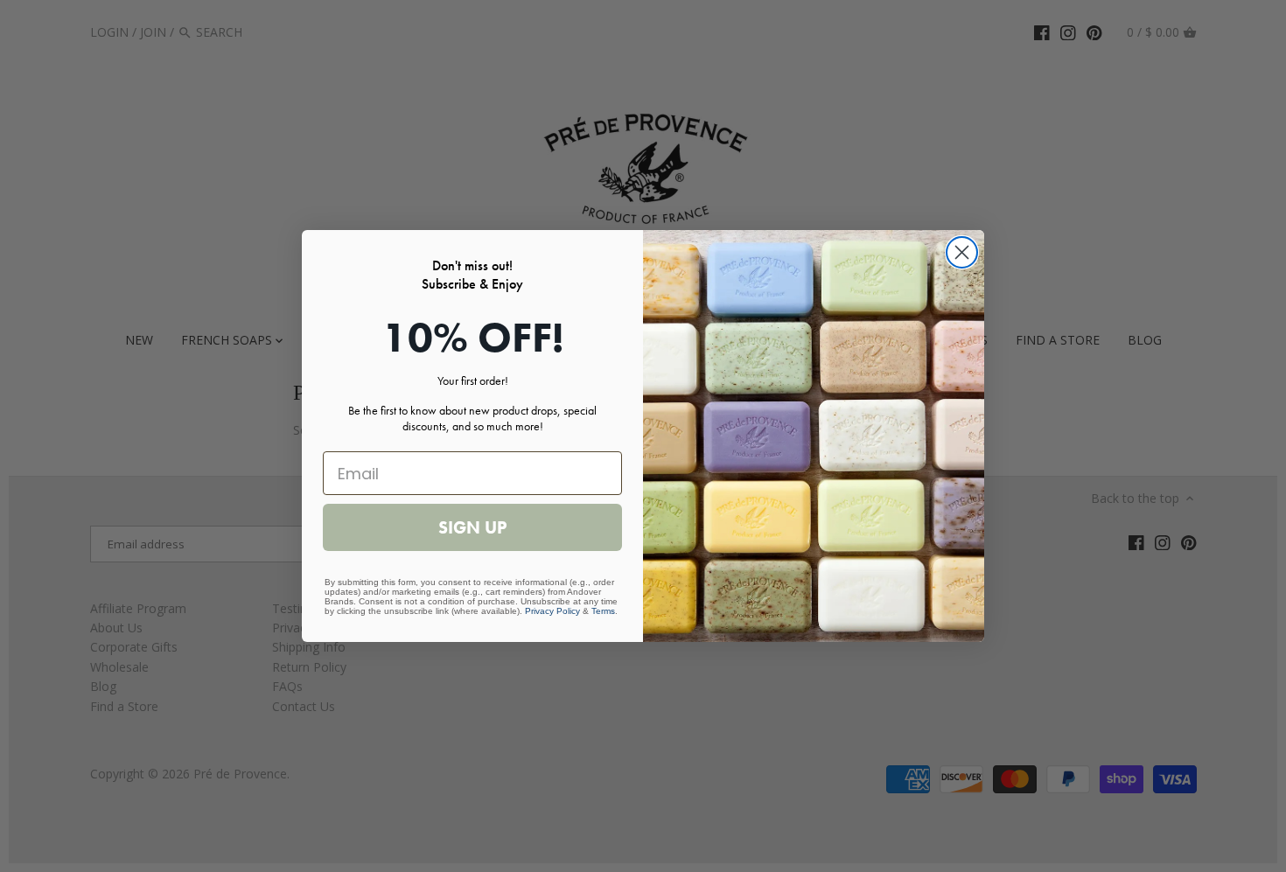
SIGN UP (472, 527)
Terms (603, 611)
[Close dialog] (962, 252)
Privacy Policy (552, 611)
